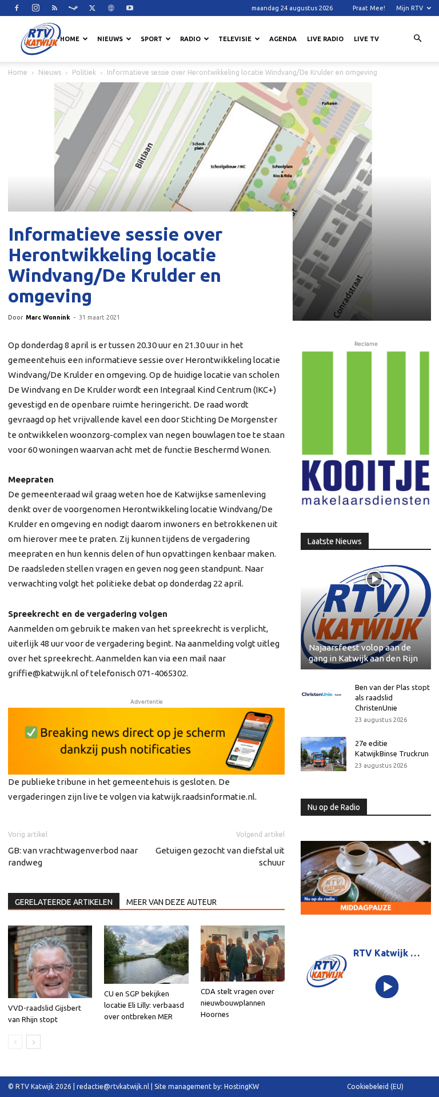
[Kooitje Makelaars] (366, 429)
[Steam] (73, 8)
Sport (151, 38)
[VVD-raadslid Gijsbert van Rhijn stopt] (50, 962)
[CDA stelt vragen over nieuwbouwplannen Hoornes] (243, 954)
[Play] (387, 986)
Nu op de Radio (334, 807)
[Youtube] (129, 8)
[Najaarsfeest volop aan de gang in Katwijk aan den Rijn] (366, 617)
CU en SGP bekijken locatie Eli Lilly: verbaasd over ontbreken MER (144, 1005)
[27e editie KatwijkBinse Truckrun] (323, 754)
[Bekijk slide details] (146, 741)
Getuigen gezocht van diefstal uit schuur (220, 856)
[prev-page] (15, 1042)
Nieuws (110, 38)
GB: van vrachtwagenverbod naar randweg (73, 856)
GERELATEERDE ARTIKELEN (64, 902)
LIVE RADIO (325, 38)
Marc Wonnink (48, 317)
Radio (190, 38)
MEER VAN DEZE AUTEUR (171, 902)
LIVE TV (366, 38)
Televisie (235, 38)
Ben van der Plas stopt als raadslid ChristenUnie (392, 697)
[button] (417, 38)
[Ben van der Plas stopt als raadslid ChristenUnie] (323, 694)
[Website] (110, 8)
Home (69, 38)
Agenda (283, 38)
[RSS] (54, 8)
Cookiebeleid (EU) (375, 1086)
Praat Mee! (369, 8)
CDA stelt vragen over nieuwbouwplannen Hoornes (237, 1002)
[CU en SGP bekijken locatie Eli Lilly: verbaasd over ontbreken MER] (146, 954)
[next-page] (33, 1042)
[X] (92, 8)
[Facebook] (16, 8)
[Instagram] (35, 8)
